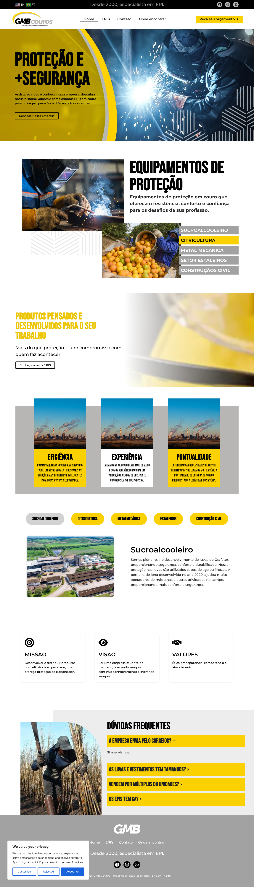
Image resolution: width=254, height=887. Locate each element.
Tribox (166, 875)
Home (89, 19)
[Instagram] (227, 4)
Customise (24, 871)
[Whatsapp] (236, 4)
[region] (48, 860)
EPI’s (106, 19)
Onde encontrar (152, 19)
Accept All (72, 871)
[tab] (45, 519)
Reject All (48, 871)
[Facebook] (219, 4)
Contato (124, 19)
